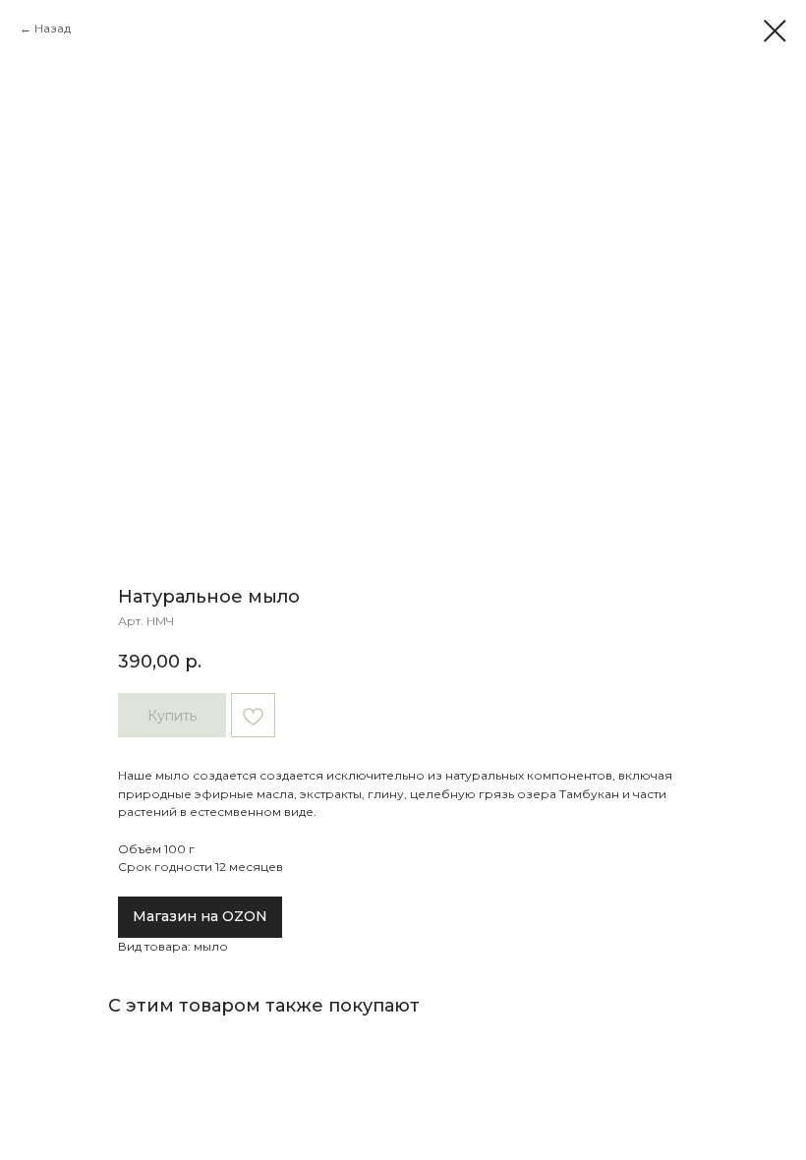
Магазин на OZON (200, 916)
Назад (52, 28)
